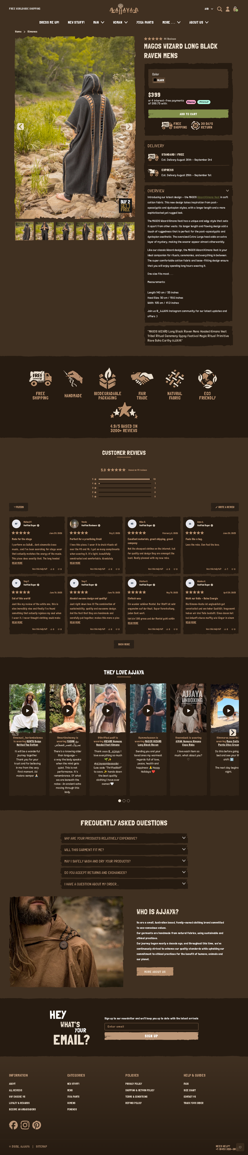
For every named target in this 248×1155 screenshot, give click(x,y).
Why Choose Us (17, 1096)
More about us (155, 972)
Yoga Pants (73, 1096)
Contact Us (190, 1096)
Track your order (194, 1103)
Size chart (190, 1090)
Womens (71, 1103)
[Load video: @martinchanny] (67, 710)
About (12, 1083)
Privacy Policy (133, 1083)
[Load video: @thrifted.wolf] (108, 710)
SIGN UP (151, 1036)
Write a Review (226, 508)
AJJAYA (25, 1146)
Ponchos (72, 1109)
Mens (70, 1090)
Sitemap (41, 1146)
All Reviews (15, 1090)
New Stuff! (73, 1083)
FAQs (186, 1083)
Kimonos (32, 31)
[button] (220, 9)
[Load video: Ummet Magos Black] (148, 710)
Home (18, 31)
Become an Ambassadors (22, 1109)
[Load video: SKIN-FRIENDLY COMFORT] (228, 710)
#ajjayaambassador (106, 763)
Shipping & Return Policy (139, 1090)
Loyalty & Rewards (19, 1103)
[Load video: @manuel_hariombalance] (27, 710)
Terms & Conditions (136, 1096)
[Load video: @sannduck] (188, 710)
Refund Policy (133, 1103)
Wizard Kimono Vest (208, 197)
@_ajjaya (114, 751)
